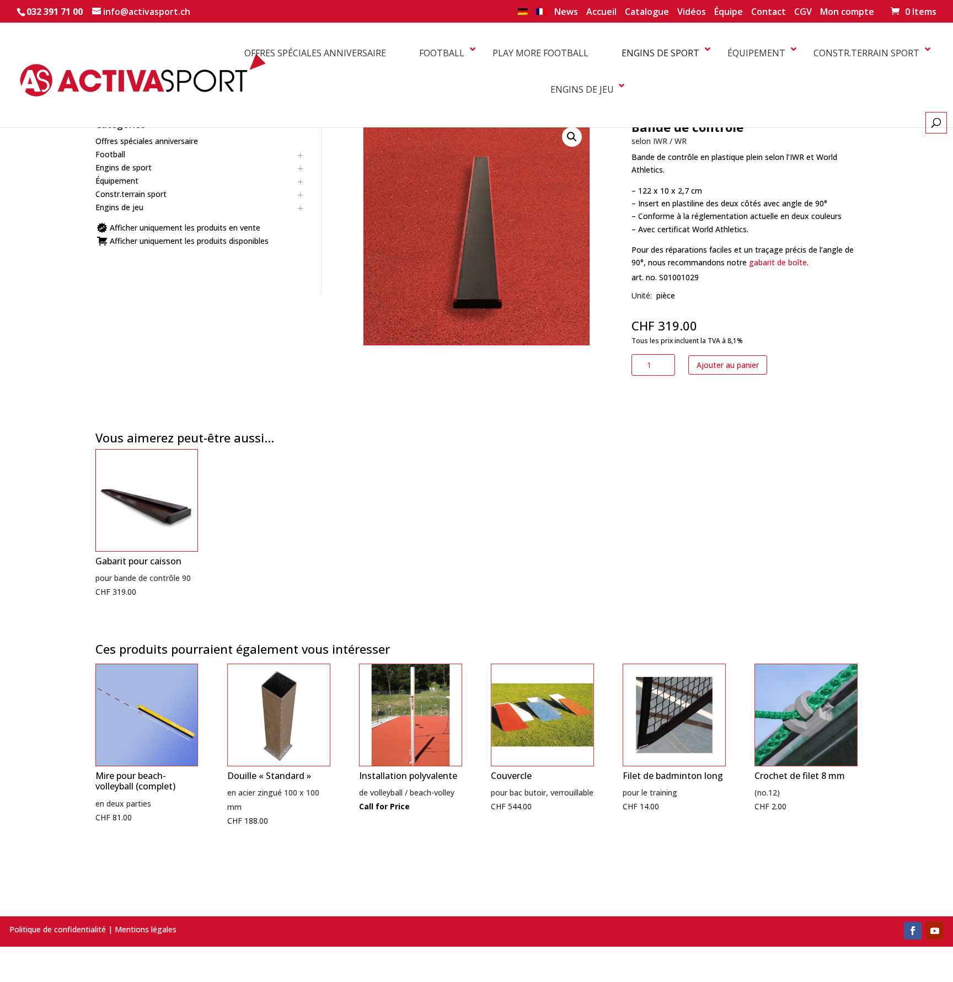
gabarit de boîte (778, 262)
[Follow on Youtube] (935, 931)
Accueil (601, 12)
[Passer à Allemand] (523, 15)
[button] (572, 137)
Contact (768, 12)
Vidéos (691, 12)
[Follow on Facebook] (913, 931)
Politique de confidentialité (57, 929)
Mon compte (847, 12)
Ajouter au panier (728, 365)
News (566, 12)
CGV (803, 12)
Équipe (728, 12)
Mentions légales (145, 929)
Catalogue (647, 12)
